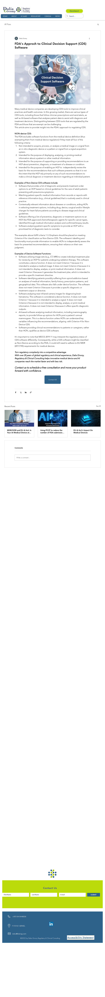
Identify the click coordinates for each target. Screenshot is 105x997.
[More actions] (89, 38)
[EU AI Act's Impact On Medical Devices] (86, 418)
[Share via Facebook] (16, 392)
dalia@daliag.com (19, 934)
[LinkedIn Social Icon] (51, 924)
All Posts (8, 24)
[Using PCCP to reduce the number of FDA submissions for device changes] (52, 418)
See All (98, 406)
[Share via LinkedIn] (26, 392)
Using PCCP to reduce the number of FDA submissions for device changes (52, 431)
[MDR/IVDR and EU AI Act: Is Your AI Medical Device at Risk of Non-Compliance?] (19, 418)
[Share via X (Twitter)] (21, 392)
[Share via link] (31, 392)
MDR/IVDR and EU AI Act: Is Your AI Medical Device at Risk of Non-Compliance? (19, 431)
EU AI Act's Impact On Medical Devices (83, 431)
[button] (98, 24)
